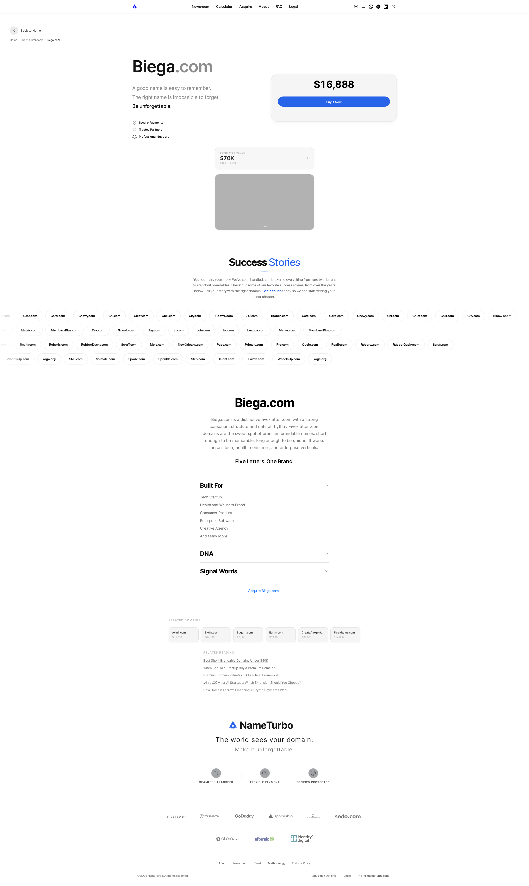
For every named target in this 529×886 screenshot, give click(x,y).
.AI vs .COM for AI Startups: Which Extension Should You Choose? (252, 683)
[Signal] (393, 6)
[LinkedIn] (385, 6)
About (222, 863)
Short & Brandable (32, 40)
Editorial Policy (301, 863)
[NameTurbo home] (134, 6)
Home (13, 40)
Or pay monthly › (334, 112)
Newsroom (240, 863)
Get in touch (272, 291)
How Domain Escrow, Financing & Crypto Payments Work (245, 690)
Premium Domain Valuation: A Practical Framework (241, 675)
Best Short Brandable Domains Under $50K (235, 660)
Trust (257, 863)
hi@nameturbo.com (376, 876)
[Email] (356, 6)
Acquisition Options (323, 876)
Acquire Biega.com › (264, 591)
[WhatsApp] (370, 6)
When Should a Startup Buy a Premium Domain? (239, 668)
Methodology (276, 863)
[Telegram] (378, 6)
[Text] (363, 6)
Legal (347, 876)
